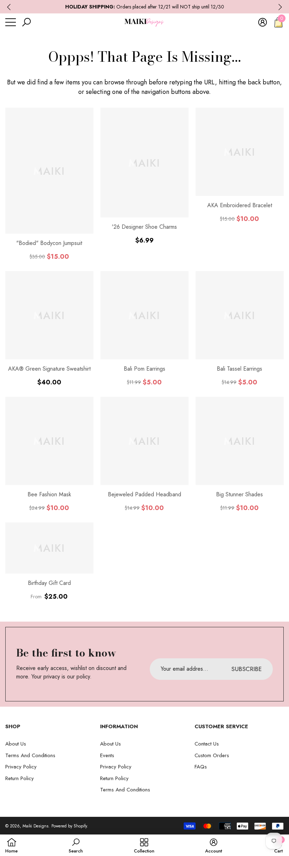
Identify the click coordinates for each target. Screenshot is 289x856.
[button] (26, 22)
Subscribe (246, 669)
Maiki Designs (35, 826)
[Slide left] (8, 7)
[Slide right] (280, 7)
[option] (144, 7)
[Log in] (262, 22)
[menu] (10, 22)
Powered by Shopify (69, 826)
